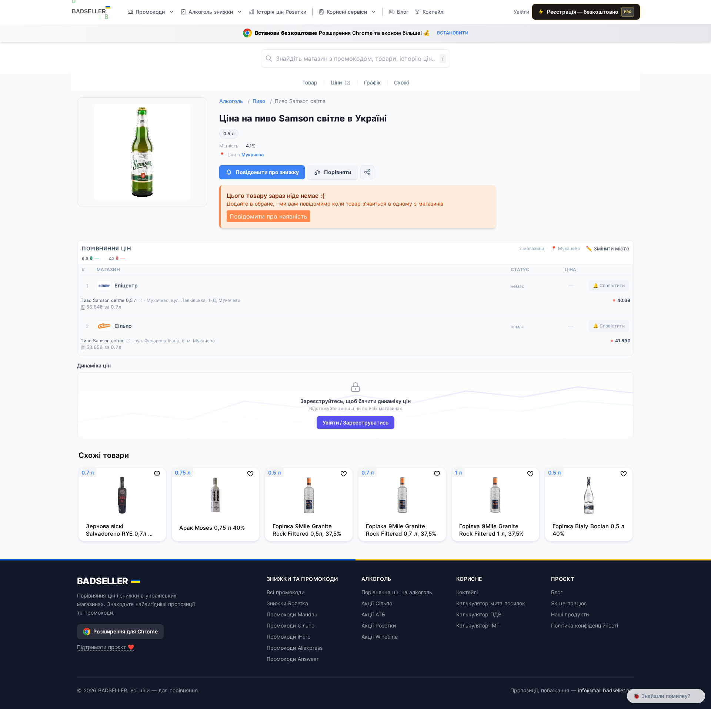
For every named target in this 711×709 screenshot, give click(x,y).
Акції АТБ (373, 614)
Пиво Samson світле (102, 340)
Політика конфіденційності (584, 625)
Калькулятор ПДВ (478, 614)
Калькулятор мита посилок (490, 603)
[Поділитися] (367, 172)
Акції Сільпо (376, 603)
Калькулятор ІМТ (478, 625)
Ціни (341, 82)
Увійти (521, 12)
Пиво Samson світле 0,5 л (108, 300)
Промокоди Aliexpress (295, 648)
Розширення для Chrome (125, 631)
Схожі (401, 82)
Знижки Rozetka (287, 603)
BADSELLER (102, 581)
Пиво (262, 101)
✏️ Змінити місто (607, 248)
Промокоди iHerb (289, 636)
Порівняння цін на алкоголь (396, 592)
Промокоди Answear (292, 659)
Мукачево (252, 154)
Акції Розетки (378, 625)
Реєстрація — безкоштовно (589, 12)
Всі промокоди (285, 592)
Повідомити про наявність (268, 216)
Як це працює (569, 603)
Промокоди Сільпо (290, 625)
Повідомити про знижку (267, 172)
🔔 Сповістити (609, 285)
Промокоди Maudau (292, 614)
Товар (309, 82)
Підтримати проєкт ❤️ (105, 647)
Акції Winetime (379, 636)
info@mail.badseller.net (606, 690)
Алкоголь (234, 101)
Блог (557, 592)
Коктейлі (467, 592)
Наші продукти (570, 614)
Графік (372, 82)
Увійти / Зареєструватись (355, 422)
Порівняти (337, 172)
